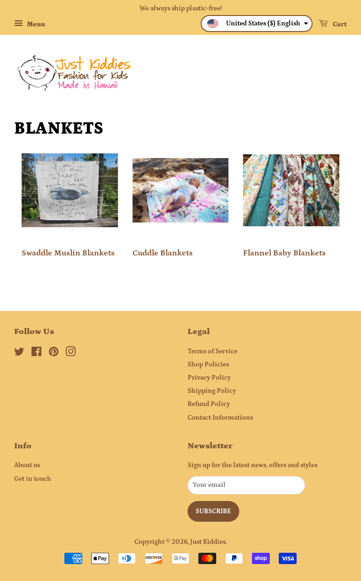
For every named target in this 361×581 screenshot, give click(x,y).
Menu (35, 24)
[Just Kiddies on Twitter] (19, 354)
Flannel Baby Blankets (284, 253)
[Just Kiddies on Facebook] (36, 354)
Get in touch (32, 479)
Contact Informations (220, 418)
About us (27, 465)
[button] (257, 23)
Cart (339, 24)
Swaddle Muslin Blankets (68, 253)
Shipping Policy (212, 391)
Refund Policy (209, 404)
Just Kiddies (208, 542)
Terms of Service (212, 351)
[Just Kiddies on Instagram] (70, 354)
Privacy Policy (209, 378)
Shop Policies (208, 364)
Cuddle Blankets (163, 253)
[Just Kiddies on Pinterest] (53, 354)
